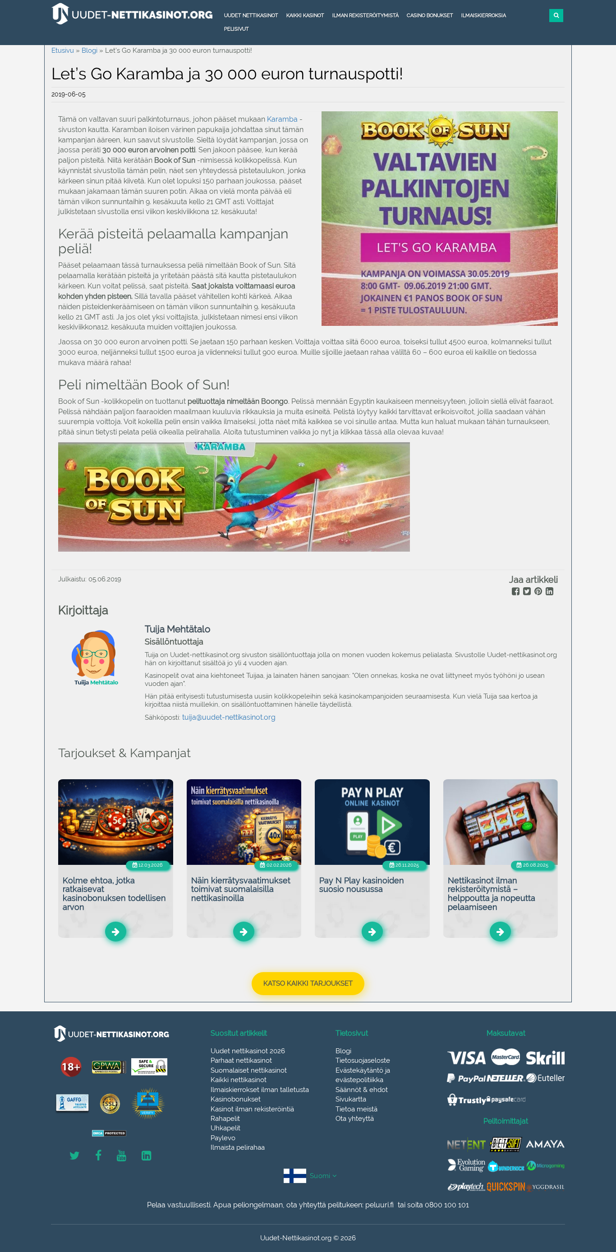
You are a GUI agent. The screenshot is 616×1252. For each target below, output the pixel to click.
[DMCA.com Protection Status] (109, 1133)
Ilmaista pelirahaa (238, 1147)
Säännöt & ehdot (362, 1090)
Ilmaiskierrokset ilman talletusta (260, 1090)
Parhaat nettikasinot (241, 1060)
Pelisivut (236, 29)
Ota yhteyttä (355, 1119)
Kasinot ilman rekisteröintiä (252, 1109)
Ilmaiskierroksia (483, 15)
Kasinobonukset (236, 1099)
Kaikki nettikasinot (239, 1080)
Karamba (283, 119)
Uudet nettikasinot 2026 (248, 1051)
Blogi (89, 50)
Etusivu (62, 50)
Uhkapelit (225, 1128)
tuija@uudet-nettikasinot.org (229, 717)
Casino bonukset (430, 15)
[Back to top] (589, 1195)
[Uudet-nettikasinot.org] (132, 13)
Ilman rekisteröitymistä (365, 15)
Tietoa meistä (356, 1109)
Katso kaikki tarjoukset (308, 983)
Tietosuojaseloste (363, 1060)
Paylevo (223, 1138)
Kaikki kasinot (305, 15)
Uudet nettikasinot (251, 15)
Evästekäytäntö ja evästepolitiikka (363, 1075)
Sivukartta (351, 1099)
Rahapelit (225, 1119)
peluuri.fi (379, 1205)
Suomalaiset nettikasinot (249, 1070)
